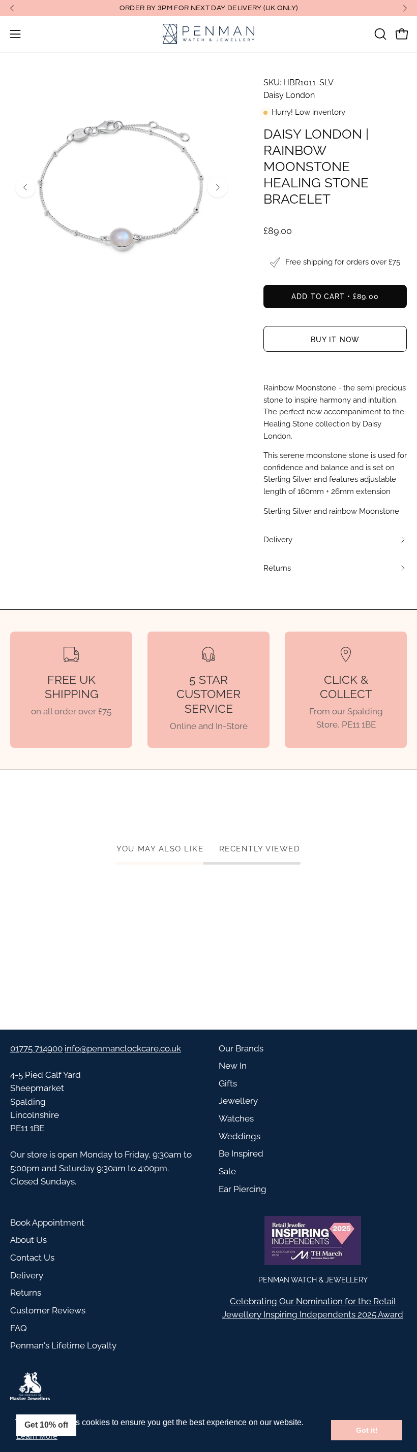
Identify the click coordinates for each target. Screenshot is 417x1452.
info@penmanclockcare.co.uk (123, 1048)
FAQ (18, 1328)
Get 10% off (46, 1425)
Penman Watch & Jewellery (313, 1279)
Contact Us (32, 1257)
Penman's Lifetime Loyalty (63, 1345)
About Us (28, 1240)
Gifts (228, 1083)
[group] (208, 8)
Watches (236, 1118)
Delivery (26, 1275)
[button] (379, 34)
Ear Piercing (242, 1189)
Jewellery (238, 1101)
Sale (227, 1171)
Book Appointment (47, 1222)
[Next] (404, 8)
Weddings (239, 1136)
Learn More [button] (36, 1436)
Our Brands (241, 1048)
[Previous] (12, 8)
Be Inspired (241, 1153)
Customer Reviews (47, 1310)
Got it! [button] (367, 1430)
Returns (25, 1293)
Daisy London (289, 95)
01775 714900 (36, 1048)
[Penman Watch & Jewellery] (208, 34)
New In (233, 1066)
